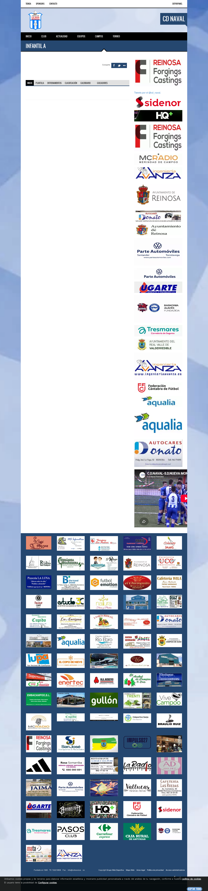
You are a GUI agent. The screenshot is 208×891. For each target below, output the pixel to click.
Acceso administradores (175, 870)
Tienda (28, 3)
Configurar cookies (47, 882)
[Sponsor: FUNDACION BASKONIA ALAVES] (158, 308)
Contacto (53, 3)
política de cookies (191, 878)
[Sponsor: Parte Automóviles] (158, 251)
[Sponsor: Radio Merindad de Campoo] (158, 159)
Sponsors (40, 3)
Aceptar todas (194, 889)
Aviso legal (140, 870)
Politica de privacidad (155, 870)
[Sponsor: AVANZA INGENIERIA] (158, 172)
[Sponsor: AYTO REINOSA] (158, 194)
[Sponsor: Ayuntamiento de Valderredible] (158, 344)
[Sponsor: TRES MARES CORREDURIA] (158, 330)
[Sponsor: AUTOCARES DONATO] (158, 216)
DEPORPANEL (177, 3)
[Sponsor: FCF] (158, 387)
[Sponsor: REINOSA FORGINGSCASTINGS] (158, 72)
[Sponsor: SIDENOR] (158, 101)
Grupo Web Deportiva (115, 870)
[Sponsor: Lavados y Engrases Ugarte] (158, 287)
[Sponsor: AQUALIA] (158, 401)
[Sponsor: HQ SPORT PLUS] (158, 115)
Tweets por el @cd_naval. (147, 92)
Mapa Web (130, 870)
